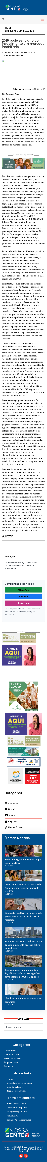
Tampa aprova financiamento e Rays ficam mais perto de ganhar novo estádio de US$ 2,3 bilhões (22, 973)
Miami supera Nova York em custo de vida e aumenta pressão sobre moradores (23, 945)
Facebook (23, 596)
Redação (10, 556)
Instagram (23, 603)
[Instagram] (26, 1156)
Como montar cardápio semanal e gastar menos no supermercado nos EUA (23, 888)
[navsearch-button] (4, 19)
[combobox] (23, 1027)
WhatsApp (23, 590)
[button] (42, 19)
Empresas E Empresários (19, 31)
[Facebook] (21, 1156)
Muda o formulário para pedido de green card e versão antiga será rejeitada (23, 916)
